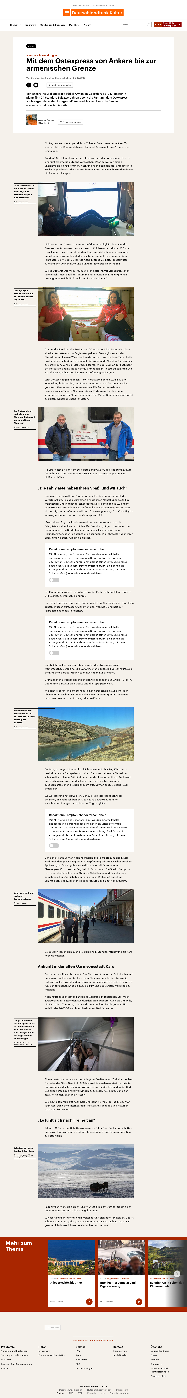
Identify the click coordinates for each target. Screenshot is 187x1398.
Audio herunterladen (61, 85)
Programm (30, 25)
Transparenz (157, 1364)
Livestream (44, 1350)
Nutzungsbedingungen (99, 1389)
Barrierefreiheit (158, 1376)
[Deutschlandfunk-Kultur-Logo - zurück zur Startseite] (93, 12)
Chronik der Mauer (119, 1393)
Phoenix (91, 1393)
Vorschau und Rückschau (14, 1350)
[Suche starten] (148, 24)
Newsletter (81, 1359)
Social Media (119, 1355)
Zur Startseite (53, 1327)
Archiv (87, 25)
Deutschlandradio (160, 1350)
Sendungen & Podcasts (52, 25)
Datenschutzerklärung (92, 565)
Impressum (122, 1389)
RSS (78, 1364)
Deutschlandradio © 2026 (93, 1386)
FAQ (78, 1350)
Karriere (155, 1359)
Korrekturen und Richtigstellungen (160, 1370)
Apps (78, 1355)
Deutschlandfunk (81, 5)
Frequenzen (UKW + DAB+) (51, 1355)
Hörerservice (120, 1350)
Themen (14, 25)
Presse (154, 1355)
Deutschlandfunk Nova (103, 5)
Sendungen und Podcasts (14, 1355)
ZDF (80, 1393)
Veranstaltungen (84, 1368)
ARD (71, 1393)
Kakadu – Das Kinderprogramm (17, 1364)
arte (103, 1393)
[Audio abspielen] (89, 1301)
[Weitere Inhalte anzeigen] (176, 1273)
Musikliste (74, 25)
